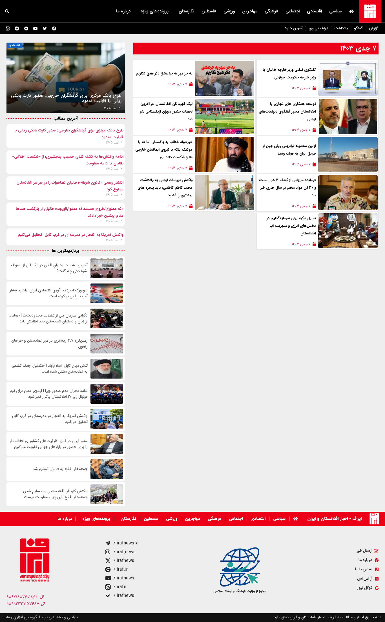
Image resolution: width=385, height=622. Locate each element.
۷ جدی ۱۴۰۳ (358, 48)
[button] (7, 11)
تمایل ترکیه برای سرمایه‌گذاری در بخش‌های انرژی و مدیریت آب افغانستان (291, 225)
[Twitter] (45, 28)
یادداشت (341, 28)
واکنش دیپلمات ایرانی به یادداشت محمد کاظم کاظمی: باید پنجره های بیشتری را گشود (165, 187)
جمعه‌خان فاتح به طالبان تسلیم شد (60, 469)
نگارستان (186, 11)
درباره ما (123, 11)
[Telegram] (26, 28)
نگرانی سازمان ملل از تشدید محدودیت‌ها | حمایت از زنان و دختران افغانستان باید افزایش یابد (48, 318)
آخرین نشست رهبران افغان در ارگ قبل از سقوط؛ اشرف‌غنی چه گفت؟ (49, 268)
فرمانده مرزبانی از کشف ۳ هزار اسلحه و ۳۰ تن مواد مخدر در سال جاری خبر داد (287, 187)
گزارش (374, 28)
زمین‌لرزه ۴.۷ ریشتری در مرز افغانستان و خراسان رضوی (49, 344)
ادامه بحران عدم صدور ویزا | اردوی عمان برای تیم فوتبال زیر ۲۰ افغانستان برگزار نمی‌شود (49, 394)
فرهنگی (271, 11)
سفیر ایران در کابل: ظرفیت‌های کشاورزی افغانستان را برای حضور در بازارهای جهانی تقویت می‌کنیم (48, 444)
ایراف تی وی (318, 28)
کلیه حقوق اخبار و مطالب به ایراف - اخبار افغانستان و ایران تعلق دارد (327, 617)
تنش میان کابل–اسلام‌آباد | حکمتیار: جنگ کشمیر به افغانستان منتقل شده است (50, 369)
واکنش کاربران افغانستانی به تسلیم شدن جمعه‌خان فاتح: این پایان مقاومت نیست (55, 494)
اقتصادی (314, 11)
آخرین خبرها (293, 28)
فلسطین (209, 11)
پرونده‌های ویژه (155, 11)
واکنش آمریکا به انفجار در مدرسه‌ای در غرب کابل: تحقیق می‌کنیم (70, 235)
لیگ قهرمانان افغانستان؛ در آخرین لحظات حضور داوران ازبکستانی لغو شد (166, 111)
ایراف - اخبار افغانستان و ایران (334, 518)
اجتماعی (293, 11)
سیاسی (335, 11)
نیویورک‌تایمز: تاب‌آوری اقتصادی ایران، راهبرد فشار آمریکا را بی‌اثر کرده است (49, 293)
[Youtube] (35, 28)
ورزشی (229, 11)
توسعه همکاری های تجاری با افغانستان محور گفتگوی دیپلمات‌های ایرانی (287, 111)
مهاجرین (249, 11)
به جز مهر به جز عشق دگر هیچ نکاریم (164, 73)
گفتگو (358, 28)
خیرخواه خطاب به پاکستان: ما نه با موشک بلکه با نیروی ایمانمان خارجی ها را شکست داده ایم (164, 149)
